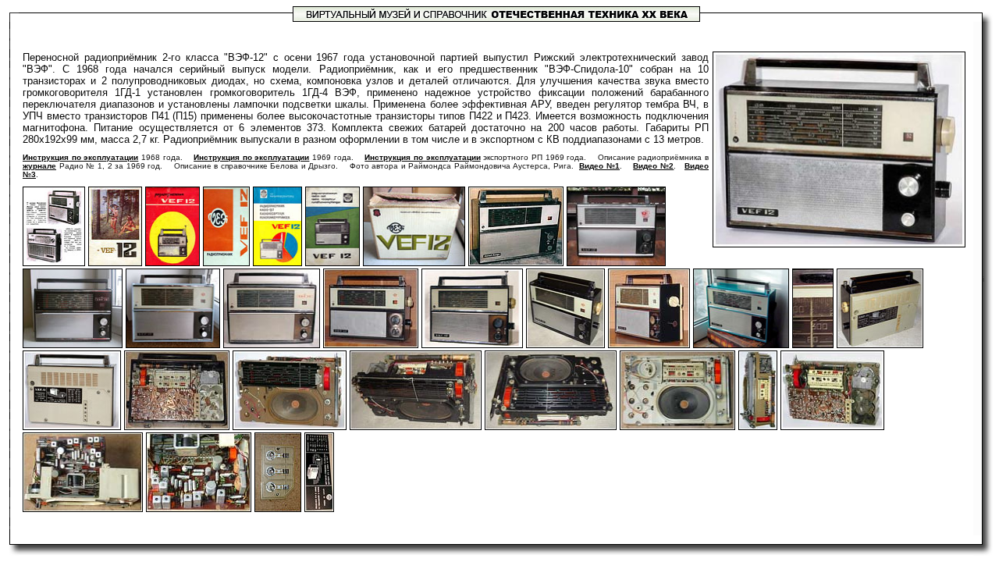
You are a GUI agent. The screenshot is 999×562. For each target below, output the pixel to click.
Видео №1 (599, 166)
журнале (39, 166)
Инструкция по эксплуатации (80, 157)
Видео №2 (653, 166)
